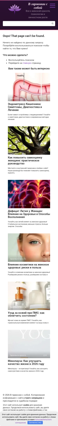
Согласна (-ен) (35, 422)
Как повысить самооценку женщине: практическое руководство (25, 160)
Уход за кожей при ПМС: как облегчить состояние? (26, 314)
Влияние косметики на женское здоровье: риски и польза (28, 266)
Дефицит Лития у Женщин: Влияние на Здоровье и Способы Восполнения (29, 214)
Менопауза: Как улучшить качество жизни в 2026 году (26, 362)
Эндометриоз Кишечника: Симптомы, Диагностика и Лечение (25, 107)
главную (27, 63)
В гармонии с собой (38, 5)
